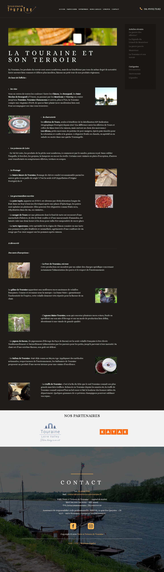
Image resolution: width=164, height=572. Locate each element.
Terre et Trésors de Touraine (90, 534)
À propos (106, 9)
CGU (70, 543)
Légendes (133, 78)
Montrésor (133, 50)
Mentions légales (88, 543)
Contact (115, 9)
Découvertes (134, 70)
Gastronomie (135, 74)
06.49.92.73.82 (152, 8)
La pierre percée (136, 46)
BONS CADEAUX (95, 9)
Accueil (62, 9)
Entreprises (83, 9)
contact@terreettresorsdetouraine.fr (85, 494)
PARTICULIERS (72, 9)
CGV (76, 543)
